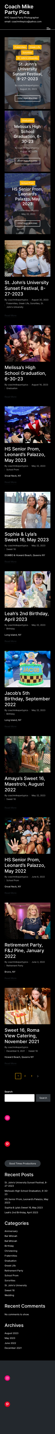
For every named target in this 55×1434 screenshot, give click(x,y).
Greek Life (35, 47)
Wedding (9, 1295)
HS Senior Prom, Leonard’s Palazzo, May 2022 (25, 865)
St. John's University (27, 58)
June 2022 (10, 1343)
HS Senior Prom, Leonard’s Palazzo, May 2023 (27, 196)
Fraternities (20, 47)
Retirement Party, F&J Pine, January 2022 (24, 950)
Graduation (27, 120)
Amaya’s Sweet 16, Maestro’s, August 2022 (25, 784)
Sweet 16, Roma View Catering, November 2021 (22, 1035)
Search (9, 1091)
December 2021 (13, 1347)
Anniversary (11, 1231)
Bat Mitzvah (11, 1241)
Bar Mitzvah (11, 1236)
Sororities (27, 52)
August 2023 (11, 1333)
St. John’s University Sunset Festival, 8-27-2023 (27, 71)
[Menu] (48, 28)
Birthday (10, 628)
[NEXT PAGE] (37, 1076)
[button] (27, 98)
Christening (11, 1250)
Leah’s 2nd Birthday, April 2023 (27, 616)
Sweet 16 (11, 549)
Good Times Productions (22, 1163)
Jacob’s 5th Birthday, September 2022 (27, 698)
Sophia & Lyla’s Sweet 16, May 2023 (27, 537)
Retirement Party (14, 965)
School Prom (27, 183)
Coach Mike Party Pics (19, 9)
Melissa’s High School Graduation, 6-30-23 (27, 134)
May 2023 (10, 1338)
